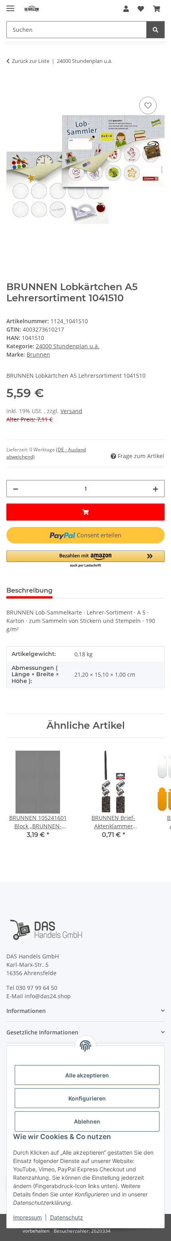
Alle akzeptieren (87, 1075)
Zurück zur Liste (30, 60)
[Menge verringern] (15, 488)
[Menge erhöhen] (155, 488)
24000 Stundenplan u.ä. (67, 346)
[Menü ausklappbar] (10, 5)
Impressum (27, 1217)
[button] (126, 9)
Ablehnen (87, 1121)
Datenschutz (66, 1217)
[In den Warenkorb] (12, 86)
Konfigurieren (87, 1098)
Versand (71, 411)
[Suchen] (155, 29)
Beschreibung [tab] (29, 590)
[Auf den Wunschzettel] (148, 105)
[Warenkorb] (157, 9)
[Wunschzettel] (140, 9)
